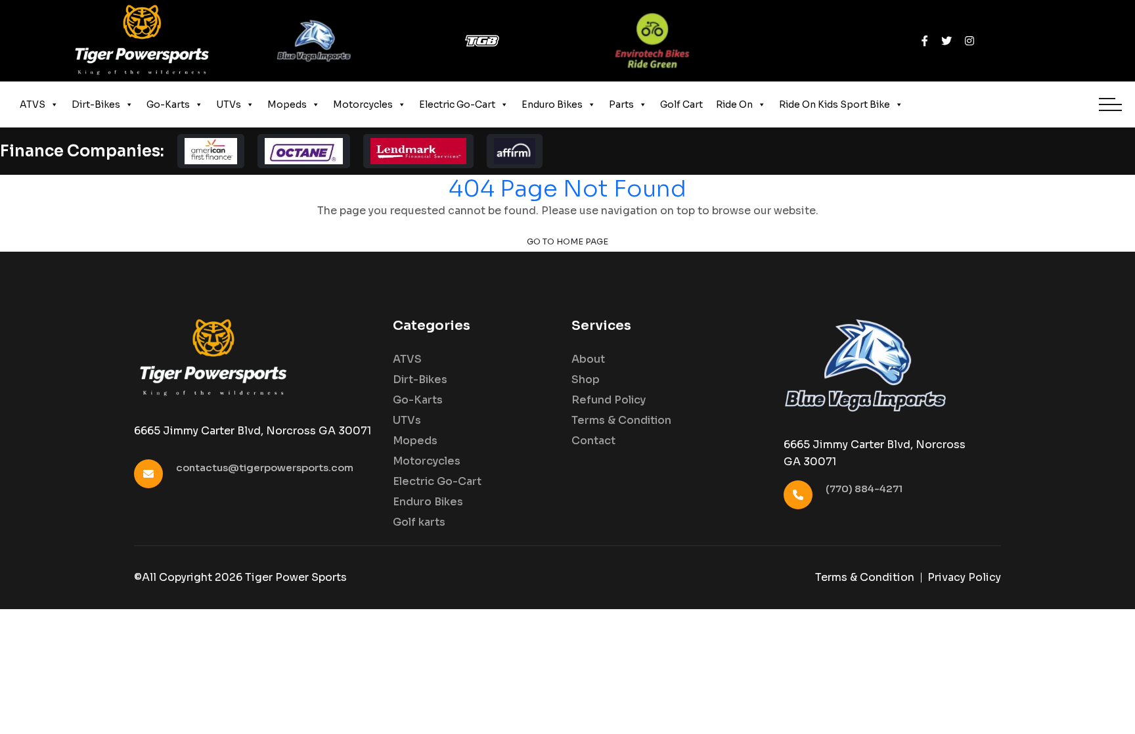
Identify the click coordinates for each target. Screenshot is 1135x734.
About (588, 359)
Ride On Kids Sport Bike (834, 104)
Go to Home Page (567, 242)
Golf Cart (681, 104)
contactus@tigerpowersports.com (264, 467)
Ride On (734, 104)
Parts (621, 104)
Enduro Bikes (552, 104)
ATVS (32, 104)
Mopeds (287, 104)
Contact (593, 441)
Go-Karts (168, 104)
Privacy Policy (964, 577)
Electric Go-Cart (457, 104)
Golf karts (419, 522)
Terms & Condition (621, 420)
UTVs (228, 104)
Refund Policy (608, 400)
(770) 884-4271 (864, 488)
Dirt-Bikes (96, 104)
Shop (585, 380)
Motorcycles (363, 104)
